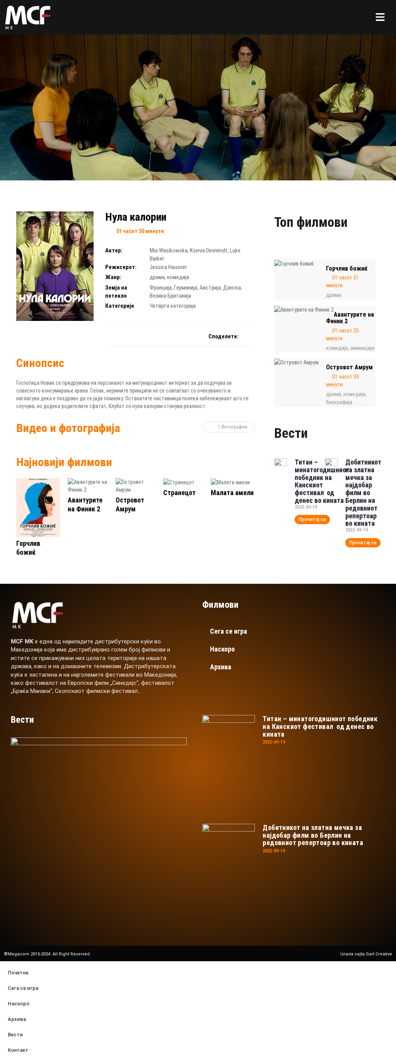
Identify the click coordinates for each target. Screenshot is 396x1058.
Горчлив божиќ (346, 268)
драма (157, 277)
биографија (339, 402)
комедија (178, 277)
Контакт (18, 1050)
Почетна (18, 973)
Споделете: (223, 336)
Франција (161, 287)
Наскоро (222, 649)
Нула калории (135, 217)
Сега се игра (228, 631)
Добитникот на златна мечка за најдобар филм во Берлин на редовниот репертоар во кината (363, 492)
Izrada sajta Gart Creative (366, 954)
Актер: (114, 250)
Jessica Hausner (168, 267)
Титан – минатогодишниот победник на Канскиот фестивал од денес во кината (322, 481)
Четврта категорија (173, 305)
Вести (15, 1034)
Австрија (210, 287)
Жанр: (113, 277)
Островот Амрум (349, 367)
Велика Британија (170, 295)
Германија (185, 287)
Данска (232, 287)
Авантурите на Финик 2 (350, 318)
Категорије (119, 305)
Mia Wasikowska (169, 250)
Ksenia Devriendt (208, 250)
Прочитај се (312, 519)
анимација (362, 348)
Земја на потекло (116, 291)
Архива (220, 667)
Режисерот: (121, 267)
